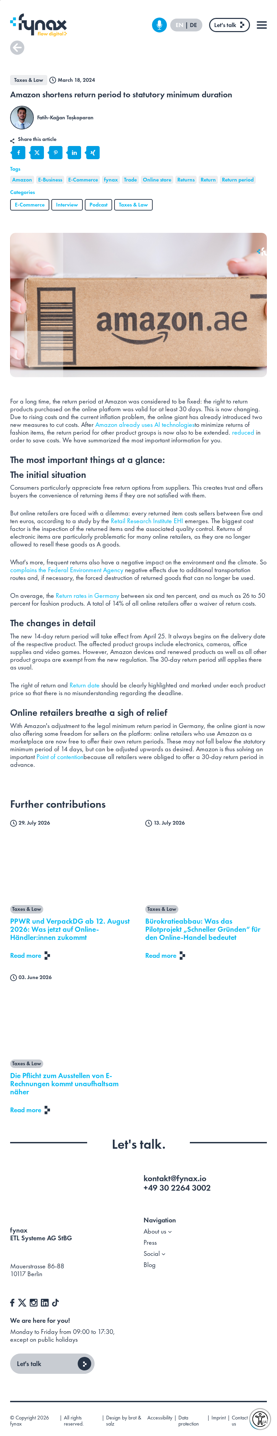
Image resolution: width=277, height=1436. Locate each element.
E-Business (50, 179)
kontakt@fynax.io (175, 1178)
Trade (130, 179)
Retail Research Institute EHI (147, 520)
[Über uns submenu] (170, 1232)
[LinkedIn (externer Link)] (45, 1301)
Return (208, 179)
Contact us (240, 1421)
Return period (238, 179)
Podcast (98, 204)
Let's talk (225, 25)
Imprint (218, 1418)
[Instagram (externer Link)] (33, 1301)
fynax (111, 179)
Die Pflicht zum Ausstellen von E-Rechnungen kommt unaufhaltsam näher (64, 1084)
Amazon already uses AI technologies (145, 424)
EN (180, 25)
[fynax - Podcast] (159, 25)
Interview (67, 204)
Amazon (22, 179)
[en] (38, 25)
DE (193, 25)
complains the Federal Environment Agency (66, 569)
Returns (186, 179)
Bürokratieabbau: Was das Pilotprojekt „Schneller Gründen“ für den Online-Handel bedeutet (202, 929)
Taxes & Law (133, 204)
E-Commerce (83, 179)
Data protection (188, 1421)
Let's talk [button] (29, 1363)
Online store (157, 179)
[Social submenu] (163, 1254)
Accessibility (159, 1418)
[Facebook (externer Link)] (12, 1301)
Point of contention (59, 756)
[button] (17, 48)
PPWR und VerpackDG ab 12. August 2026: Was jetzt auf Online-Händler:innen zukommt (70, 929)
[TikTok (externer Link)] (55, 1301)
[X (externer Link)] (22, 1301)
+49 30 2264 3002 (177, 1187)
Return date (85, 685)
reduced (243, 432)
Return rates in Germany (87, 595)
